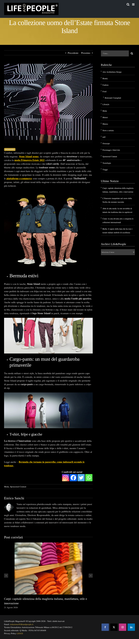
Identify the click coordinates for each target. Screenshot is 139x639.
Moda (6, 486)
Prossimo (85, 52)
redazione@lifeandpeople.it (21, 624)
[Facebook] (73, 477)
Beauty (105, 78)
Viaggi (105, 169)
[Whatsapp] (88, 477)
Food (104, 91)
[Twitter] (81, 477)
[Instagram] (65, 477)
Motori (105, 117)
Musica (105, 124)
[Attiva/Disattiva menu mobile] (133, 4)
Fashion (105, 85)
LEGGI (20, 633)
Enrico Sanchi (14, 498)
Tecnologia (106, 163)
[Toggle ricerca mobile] (128, 4)
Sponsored (10, 149)
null (103, 137)
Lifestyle (105, 104)
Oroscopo (106, 143)
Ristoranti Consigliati (113, 98)
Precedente (73, 52)
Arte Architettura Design (111, 72)
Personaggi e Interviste (111, 150)
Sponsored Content (18, 486)
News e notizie (108, 130)
